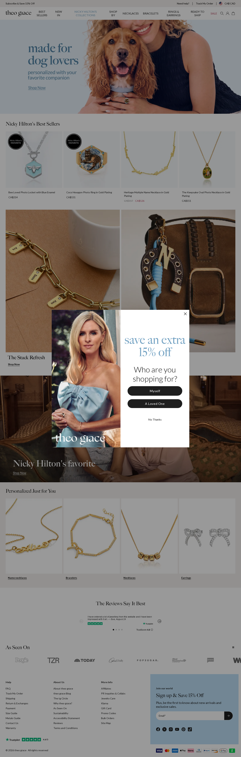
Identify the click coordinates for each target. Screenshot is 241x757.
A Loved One (155, 404)
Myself (155, 391)
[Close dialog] (185, 314)
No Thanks (155, 419)
